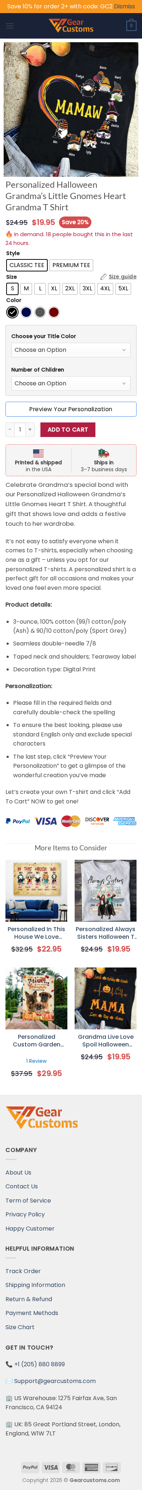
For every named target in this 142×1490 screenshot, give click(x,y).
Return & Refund (28, 1299)
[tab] (71, 336)
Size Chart (20, 1327)
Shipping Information (35, 1285)
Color (13, 300)
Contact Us (21, 1186)
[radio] (27, 265)
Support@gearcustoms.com (55, 1381)
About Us (18, 1172)
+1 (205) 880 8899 (39, 1364)
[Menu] (9, 26)
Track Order (23, 1271)
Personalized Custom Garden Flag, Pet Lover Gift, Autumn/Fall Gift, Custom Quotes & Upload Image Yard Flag (36, 1041)
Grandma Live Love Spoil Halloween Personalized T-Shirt (105, 1041)
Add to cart (68, 429)
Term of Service (28, 1200)
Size (11, 277)
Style (13, 253)
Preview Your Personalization (70, 409)
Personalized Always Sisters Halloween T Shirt (105, 933)
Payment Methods (31, 1313)
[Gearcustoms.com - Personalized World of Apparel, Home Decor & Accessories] (71, 26)
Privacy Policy (25, 1214)
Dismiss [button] (124, 6)
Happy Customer (30, 1228)
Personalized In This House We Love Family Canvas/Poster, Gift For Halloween (36, 933)
